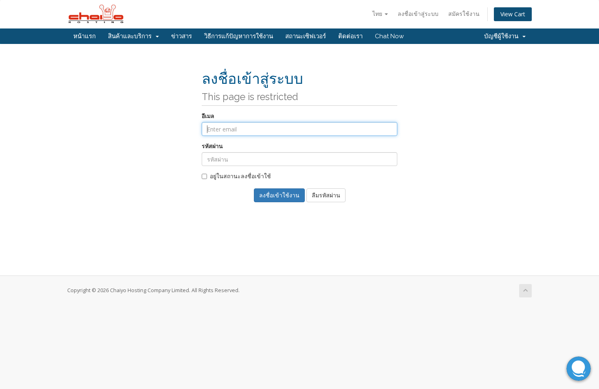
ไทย (378, 13)
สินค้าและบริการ (131, 36)
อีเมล (208, 116)
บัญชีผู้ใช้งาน (503, 36)
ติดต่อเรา (350, 36)
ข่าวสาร (181, 36)
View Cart (512, 14)
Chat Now (389, 36)
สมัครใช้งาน (464, 13)
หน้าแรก (84, 36)
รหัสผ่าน (212, 146)
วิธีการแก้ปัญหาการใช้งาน (238, 36)
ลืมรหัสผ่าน (326, 195)
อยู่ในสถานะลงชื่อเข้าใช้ (240, 176)
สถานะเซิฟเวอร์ (305, 36)
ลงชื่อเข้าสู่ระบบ (418, 13)
